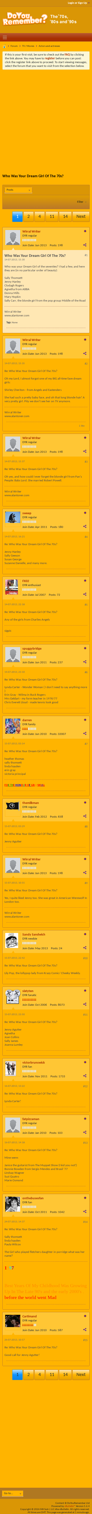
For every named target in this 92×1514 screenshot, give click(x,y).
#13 (85, 1143)
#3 (86, 462)
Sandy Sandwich (33, 934)
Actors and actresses (49, 46)
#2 (86, 363)
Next (81, 216)
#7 (86, 744)
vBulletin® (69, 1506)
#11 (85, 1015)
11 (52, 216)
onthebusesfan (33, 1198)
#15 (85, 1340)
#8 (86, 826)
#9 (86, 883)
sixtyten (27, 991)
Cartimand (29, 1316)
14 (65, 216)
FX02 (25, 581)
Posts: (53, 245)
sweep (26, 513)
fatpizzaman (30, 1119)
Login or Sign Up (77, 3)
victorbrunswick (33, 1063)
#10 (85, 958)
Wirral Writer (31, 231)
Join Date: (28, 245)
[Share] (84, 245)
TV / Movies (28, 46)
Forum (14, 46)
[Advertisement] (46, 118)
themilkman (30, 803)
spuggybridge (32, 649)
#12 (85, 1086)
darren (27, 720)
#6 (86, 672)
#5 (86, 605)
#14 (85, 1222)
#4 (86, 537)
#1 (86, 255)
